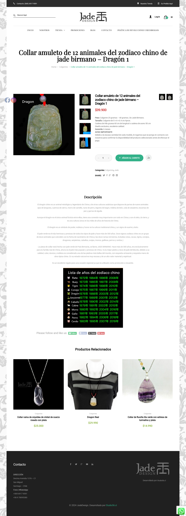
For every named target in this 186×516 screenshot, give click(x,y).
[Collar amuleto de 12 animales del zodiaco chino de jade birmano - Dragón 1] (107, 175)
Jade (116, 170)
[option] (44, 124)
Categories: (100, 170)
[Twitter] (76, 464)
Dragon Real (93, 417)
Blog (92, 30)
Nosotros (44, 30)
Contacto (106, 30)
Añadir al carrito (131, 158)
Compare (148, 159)
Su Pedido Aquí (167, 4)
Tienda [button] (58, 30)
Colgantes (109, 170)
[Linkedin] (92, 464)
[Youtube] (87, 464)
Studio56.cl (161, 480)
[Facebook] (70, 464)
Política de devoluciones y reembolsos (138, 30)
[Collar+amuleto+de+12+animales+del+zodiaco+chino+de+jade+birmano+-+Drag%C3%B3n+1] (104, 175)
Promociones (78, 30)
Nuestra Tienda (146, 4)
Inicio (30, 30)
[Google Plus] (81, 464)
